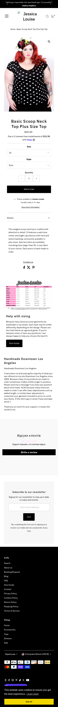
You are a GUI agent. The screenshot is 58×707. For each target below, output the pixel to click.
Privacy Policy (10, 593)
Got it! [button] (29, 701)
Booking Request (12, 572)
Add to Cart (29, 189)
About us (8, 567)
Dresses (8, 638)
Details (10, 218)
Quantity (29, 172)
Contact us (28, 262)
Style (28, 159)
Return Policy (10, 602)
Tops (6, 634)
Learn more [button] (33, 694)
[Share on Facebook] (24, 268)
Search (7, 563)
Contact (7, 589)
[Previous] (7, 4)
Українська (10, 654)
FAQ (6, 580)
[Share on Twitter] (29, 268)
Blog (6, 576)
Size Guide (14, 343)
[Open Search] (47, 16)
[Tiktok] (20, 680)
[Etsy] (5, 680)
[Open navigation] (6, 16)
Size (29, 146)
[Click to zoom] (49, 41)
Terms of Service (12, 610)
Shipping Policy (11, 606)
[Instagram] (12, 680)
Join (29, 516)
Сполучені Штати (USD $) (37, 654)
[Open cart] (52, 16)
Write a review (29, 452)
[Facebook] (9, 680)
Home (12, 29)
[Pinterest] (16, 680)
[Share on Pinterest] (33, 268)
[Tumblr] (23, 680)
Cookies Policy (11, 598)
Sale (6, 642)
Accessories (9, 629)
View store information (30, 207)
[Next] (50, 4)
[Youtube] (27, 680)
